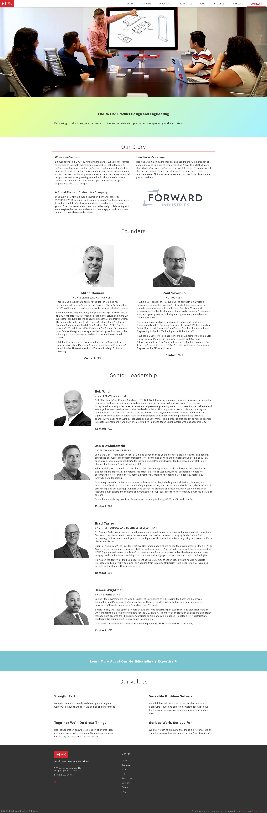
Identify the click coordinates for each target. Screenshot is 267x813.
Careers (238, 4)
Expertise (165, 4)
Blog (203, 4)
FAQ (124, 791)
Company (146, 4)
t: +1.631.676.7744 (64, 774)
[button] (185, 3)
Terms (244, 811)
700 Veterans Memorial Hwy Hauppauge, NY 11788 (68, 769)
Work (130, 4)
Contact (256, 3)
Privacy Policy (259, 811)
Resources (219, 4)
